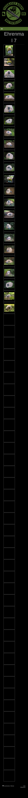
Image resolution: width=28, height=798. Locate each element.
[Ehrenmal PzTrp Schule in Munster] (9, 50)
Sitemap (12, 785)
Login (24, 785)
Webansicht (22, 787)
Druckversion (7, 785)
